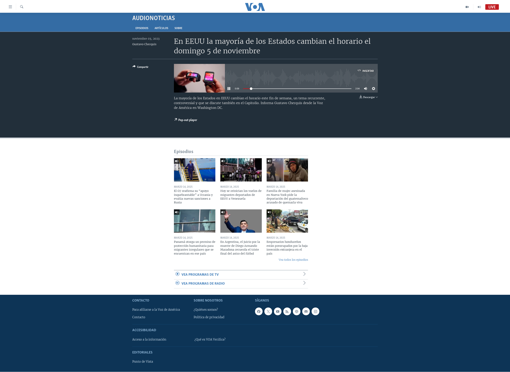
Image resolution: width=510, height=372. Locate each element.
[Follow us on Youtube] (277, 311)
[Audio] (479, 7)
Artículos (161, 28)
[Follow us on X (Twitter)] (268, 311)
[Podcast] (296, 311)
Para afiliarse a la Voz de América (156, 310)
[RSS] (287, 311)
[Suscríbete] (306, 311)
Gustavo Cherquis (144, 44)
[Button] (140, 67)
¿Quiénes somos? (206, 310)
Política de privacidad (209, 317)
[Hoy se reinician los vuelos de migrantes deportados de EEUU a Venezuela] (241, 170)
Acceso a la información (149, 339)
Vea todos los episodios (293, 260)
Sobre (178, 28)
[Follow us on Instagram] (315, 311)
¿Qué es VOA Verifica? (210, 339)
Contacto (138, 317)
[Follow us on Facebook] (259, 311)
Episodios (141, 28)
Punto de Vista (142, 361)
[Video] (467, 7)
